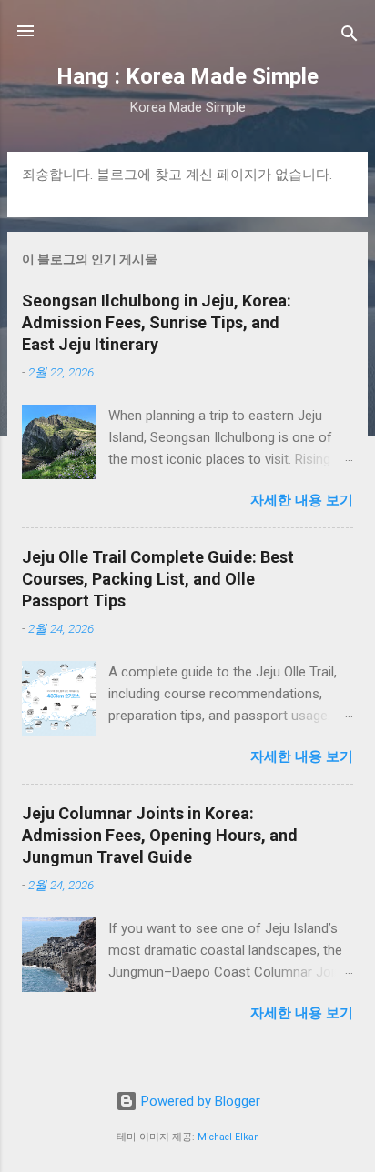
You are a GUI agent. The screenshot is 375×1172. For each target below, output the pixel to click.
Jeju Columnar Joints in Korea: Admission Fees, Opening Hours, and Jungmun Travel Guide (160, 835)
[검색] (349, 37)
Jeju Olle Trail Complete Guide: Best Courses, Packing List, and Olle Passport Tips (158, 578)
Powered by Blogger (198, 1101)
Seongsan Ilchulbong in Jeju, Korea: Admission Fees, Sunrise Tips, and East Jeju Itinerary (156, 322)
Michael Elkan (228, 1137)
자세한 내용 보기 (301, 500)
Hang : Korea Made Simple (187, 76)
